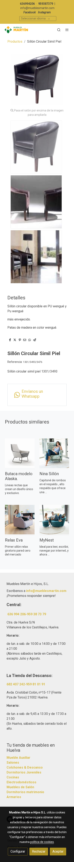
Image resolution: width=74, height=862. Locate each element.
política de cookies (42, 842)
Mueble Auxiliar (18, 758)
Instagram (44, 12)
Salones (13, 762)
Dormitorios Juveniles (24, 772)
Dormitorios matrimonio (25, 792)
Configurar (17, 851)
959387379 (45, 3)
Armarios (14, 797)
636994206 (27, 3)
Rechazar (38, 851)
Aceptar (58, 851)
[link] (16, 30)
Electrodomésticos (21, 782)
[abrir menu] (67, 30)
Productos (14, 41)
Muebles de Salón (20, 787)
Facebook (29, 12)
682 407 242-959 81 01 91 (26, 684)
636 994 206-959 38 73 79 (26, 614)
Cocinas (13, 777)
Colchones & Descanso (25, 767)
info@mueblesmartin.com (37, 8)
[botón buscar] (58, 30)
